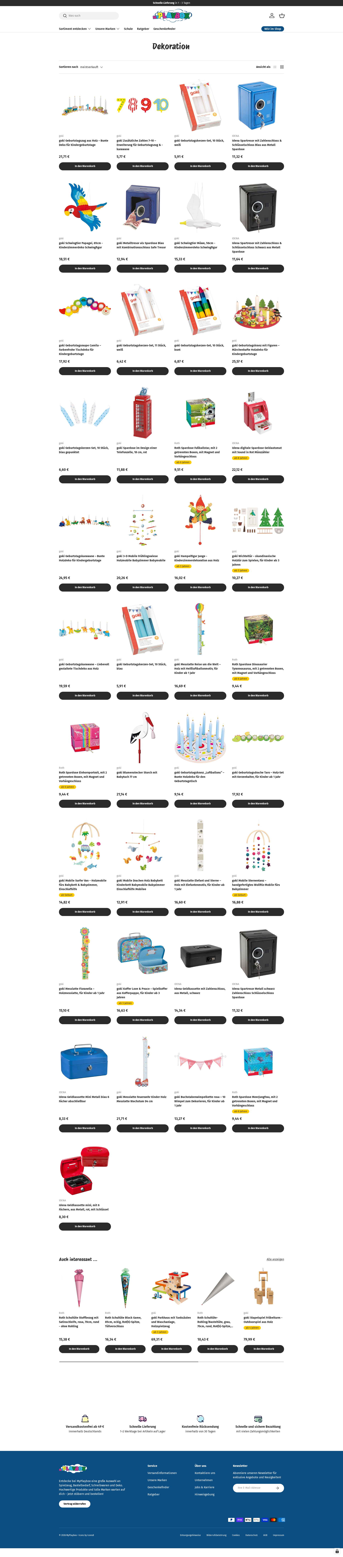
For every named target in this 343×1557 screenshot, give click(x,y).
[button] (282, 15)
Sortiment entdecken (73, 28)
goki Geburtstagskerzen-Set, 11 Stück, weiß (141, 347)
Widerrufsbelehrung (216, 1535)
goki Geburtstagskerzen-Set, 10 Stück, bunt (199, 347)
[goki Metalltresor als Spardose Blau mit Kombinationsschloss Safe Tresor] (143, 208)
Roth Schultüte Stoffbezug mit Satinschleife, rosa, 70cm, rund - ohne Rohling (79, 1322)
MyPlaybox (71, 1535)
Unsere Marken (105, 28)
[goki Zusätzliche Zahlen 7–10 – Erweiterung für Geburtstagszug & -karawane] (143, 105)
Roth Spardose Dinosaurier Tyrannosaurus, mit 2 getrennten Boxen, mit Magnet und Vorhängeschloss (258, 669)
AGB (265, 1535)
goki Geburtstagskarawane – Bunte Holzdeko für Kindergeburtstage (82, 558)
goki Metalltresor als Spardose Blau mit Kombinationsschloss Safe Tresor (141, 245)
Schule (128, 28)
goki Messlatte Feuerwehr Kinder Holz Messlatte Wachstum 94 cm (141, 1099)
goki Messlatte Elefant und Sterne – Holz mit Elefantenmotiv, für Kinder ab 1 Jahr (199, 885)
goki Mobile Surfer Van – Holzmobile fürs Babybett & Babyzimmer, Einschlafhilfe (82, 885)
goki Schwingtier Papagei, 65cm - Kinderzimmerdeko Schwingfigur (81, 245)
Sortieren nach (68, 67)
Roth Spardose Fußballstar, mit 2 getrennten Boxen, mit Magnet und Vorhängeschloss (197, 452)
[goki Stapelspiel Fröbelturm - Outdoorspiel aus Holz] (264, 1288)
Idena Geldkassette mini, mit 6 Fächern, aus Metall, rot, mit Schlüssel (84, 1207)
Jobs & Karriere (204, 1487)
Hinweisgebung (204, 1494)
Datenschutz (251, 1535)
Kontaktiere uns (205, 1473)
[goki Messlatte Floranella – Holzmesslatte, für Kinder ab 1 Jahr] (85, 953)
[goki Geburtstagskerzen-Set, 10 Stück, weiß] (200, 105)
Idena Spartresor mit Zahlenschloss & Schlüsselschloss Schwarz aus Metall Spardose (257, 247)
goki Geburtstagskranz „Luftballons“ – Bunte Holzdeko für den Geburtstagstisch (199, 777)
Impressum (278, 1535)
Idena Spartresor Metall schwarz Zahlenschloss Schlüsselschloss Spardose (253, 993)
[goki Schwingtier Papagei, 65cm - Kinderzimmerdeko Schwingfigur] (85, 208)
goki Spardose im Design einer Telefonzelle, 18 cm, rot (137, 450)
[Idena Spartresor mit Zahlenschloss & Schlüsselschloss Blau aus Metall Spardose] (258, 105)
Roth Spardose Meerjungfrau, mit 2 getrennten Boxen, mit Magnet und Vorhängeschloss (255, 1101)
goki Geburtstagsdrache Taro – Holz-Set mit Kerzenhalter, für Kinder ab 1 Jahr (258, 774)
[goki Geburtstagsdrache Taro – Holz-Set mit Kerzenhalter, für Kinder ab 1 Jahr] (258, 737)
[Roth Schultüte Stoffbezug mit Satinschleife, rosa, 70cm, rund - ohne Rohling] (79, 1288)
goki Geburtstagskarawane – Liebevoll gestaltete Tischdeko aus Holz (84, 666)
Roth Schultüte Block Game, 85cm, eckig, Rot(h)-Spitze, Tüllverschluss (123, 1322)
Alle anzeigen (275, 1259)
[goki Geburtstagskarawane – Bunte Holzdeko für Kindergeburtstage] (85, 521)
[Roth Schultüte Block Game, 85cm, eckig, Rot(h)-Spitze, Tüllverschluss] (125, 1288)
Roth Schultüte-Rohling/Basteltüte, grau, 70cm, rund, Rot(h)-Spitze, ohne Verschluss (214, 1322)
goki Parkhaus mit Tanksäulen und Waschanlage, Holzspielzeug (171, 1322)
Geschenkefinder (164, 28)
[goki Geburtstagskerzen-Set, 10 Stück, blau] (143, 629)
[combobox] (89, 15)
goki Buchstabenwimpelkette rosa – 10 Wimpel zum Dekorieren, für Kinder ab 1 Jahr (199, 1101)
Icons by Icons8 (86, 1535)
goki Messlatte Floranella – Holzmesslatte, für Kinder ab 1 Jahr (82, 991)
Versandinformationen (162, 1473)
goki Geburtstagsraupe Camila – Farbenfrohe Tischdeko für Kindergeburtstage (80, 350)
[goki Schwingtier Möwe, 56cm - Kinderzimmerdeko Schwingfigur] (200, 208)
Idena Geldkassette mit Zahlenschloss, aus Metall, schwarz (199, 991)
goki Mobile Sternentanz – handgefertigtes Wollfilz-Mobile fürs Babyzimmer (256, 885)
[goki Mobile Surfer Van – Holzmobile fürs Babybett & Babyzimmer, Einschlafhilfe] (85, 845)
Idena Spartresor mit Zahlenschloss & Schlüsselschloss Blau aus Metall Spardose (257, 145)
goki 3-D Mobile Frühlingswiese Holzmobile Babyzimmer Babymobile (141, 558)
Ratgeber (143, 28)
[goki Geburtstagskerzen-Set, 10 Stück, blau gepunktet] (85, 413)
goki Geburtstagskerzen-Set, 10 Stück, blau (141, 666)
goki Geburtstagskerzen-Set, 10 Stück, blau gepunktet (84, 450)
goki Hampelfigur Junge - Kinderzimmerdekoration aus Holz (196, 558)
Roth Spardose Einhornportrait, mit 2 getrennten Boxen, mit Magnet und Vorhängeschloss (83, 777)
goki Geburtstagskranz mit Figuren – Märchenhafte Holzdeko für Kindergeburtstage (255, 350)
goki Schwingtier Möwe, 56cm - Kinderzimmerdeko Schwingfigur (195, 245)
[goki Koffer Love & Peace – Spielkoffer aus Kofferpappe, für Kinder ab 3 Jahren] (143, 953)
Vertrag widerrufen (75, 1503)
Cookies (236, 1535)
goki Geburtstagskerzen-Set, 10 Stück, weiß (199, 143)
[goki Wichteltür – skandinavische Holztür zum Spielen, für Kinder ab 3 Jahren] (258, 521)
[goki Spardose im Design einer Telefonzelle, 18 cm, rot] (143, 413)
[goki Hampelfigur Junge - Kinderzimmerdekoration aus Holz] (200, 521)
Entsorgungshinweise (190, 1535)
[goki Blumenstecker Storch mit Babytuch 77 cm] (143, 737)
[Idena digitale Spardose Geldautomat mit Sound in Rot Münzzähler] (258, 413)
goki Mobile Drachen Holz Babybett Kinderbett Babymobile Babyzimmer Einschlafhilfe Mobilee (141, 885)
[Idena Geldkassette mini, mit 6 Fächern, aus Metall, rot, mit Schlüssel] (85, 1170)
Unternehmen (204, 1480)
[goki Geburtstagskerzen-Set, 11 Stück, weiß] (143, 310)
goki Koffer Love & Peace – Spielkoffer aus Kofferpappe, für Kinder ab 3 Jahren (142, 993)
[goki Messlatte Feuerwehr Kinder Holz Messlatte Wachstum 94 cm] (143, 1062)
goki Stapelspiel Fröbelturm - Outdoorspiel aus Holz (263, 1320)
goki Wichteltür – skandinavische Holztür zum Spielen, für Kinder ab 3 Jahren (255, 560)
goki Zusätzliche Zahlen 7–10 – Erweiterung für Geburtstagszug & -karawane (140, 145)
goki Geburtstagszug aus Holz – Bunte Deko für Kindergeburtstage (83, 143)
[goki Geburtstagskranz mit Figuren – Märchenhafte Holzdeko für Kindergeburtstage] (258, 310)
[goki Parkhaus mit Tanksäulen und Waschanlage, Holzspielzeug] (171, 1288)
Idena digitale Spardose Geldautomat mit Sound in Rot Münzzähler (257, 450)
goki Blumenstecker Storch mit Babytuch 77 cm (137, 774)
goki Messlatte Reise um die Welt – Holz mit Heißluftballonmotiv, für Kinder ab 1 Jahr (197, 669)
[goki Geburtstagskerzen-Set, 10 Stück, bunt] (200, 310)
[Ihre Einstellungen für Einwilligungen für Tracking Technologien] (337, 1551)
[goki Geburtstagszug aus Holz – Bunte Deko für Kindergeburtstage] (85, 105)
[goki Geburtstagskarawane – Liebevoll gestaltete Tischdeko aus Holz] (85, 629)
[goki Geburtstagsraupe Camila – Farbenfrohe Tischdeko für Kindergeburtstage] (85, 310)
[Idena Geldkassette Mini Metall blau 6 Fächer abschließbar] (85, 1062)
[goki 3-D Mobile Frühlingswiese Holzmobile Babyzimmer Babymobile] (143, 521)
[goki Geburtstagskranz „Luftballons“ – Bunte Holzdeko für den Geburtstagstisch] (200, 737)
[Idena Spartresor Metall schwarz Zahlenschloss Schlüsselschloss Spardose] (258, 953)
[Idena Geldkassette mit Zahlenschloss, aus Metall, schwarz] (200, 953)
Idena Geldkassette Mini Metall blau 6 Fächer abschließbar (84, 1099)
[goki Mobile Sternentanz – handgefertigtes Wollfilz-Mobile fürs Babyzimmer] (258, 845)
